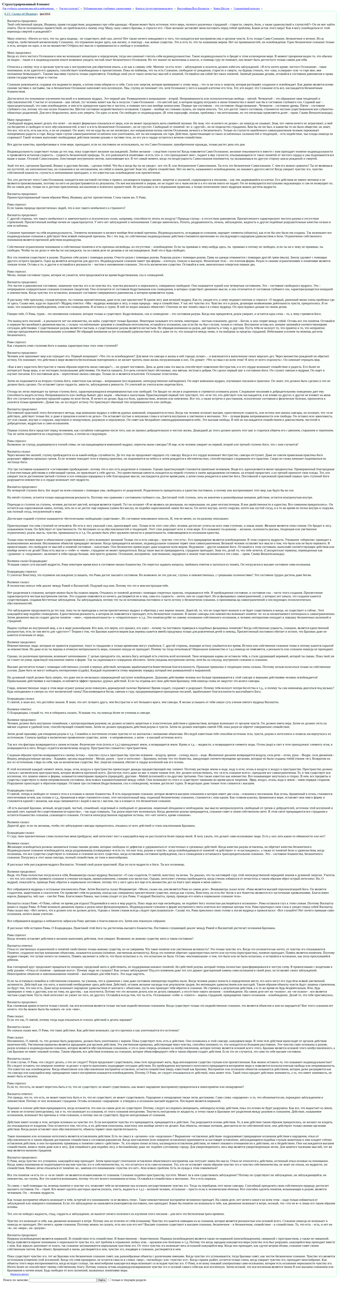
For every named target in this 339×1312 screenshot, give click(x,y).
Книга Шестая (221, 8)
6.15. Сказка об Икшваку (21, 13)
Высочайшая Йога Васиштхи (193, 8)
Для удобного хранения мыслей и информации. (28, 8)
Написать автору (19, 1274)
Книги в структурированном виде (154, 8)
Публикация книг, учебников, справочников (107, 8)
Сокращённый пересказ (247, 8)
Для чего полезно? (69, 8)
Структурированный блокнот (26, 4)
